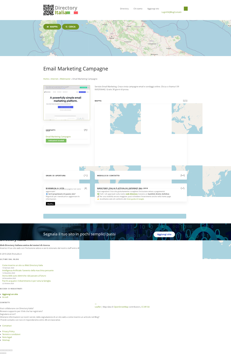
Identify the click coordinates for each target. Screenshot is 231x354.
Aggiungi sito (153, 8)
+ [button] (95, 304)
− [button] (96, 304)
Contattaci (7, 325)
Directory (124, 8)
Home (46, 79)
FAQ (168, 12)
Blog (172, 12)
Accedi (5, 297)
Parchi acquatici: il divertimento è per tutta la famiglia (26, 281)
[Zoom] (11, 350)
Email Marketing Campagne (58, 136)
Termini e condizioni (11, 334)
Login (164, 12)
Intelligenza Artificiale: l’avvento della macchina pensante (28, 270)
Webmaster (65, 79)
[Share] (4, 350)
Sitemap (6, 340)
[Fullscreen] (7, 350)
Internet (54, 79)
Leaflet (98, 307)
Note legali (7, 337)
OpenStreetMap (121, 307)
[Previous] (1, 353)
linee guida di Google (135, 199)
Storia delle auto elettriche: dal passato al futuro (24, 275)
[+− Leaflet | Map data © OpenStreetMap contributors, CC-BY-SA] (141, 134)
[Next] (4, 353)
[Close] (1, 350)
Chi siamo (138, 8)
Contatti (177, 12)
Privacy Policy (8, 331)
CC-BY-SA (145, 307)
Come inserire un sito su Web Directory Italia (22, 265)
